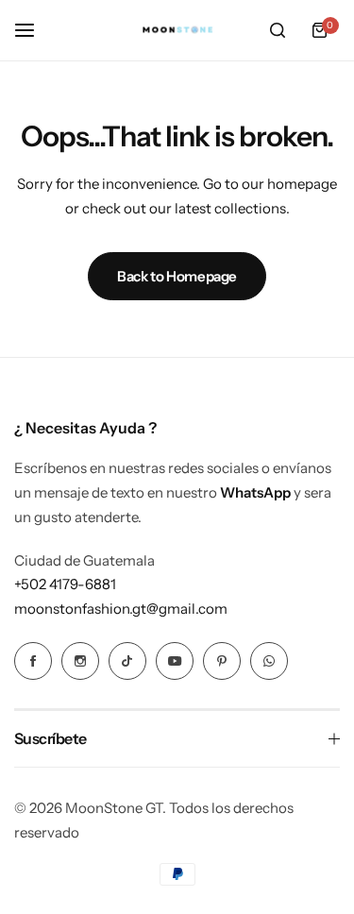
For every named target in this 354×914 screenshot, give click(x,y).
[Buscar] (277, 30)
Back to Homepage (177, 276)
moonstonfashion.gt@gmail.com (121, 609)
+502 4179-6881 (65, 584)
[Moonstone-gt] (177, 30)
